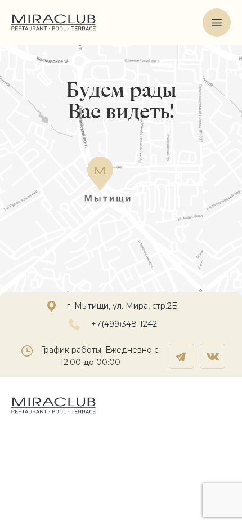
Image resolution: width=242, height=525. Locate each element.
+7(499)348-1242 (124, 324)
